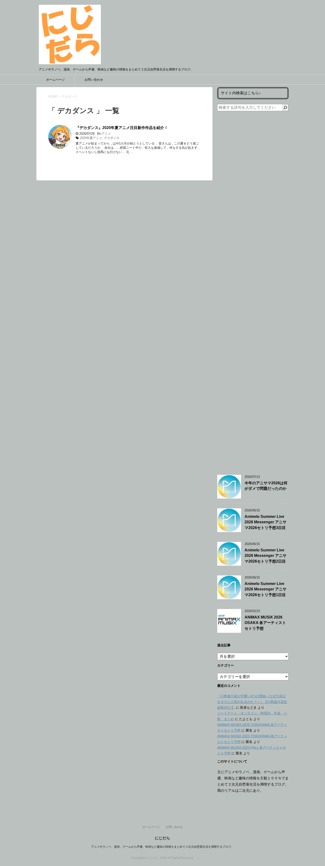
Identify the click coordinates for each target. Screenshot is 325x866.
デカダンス (111, 138)
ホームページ (55, 79)
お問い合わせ (93, 79)
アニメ (106, 133)
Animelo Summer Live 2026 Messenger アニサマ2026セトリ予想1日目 (265, 589)
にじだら (162, 838)
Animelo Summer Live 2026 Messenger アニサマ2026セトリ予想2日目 (265, 555)
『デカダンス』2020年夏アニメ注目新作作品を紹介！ (122, 128)
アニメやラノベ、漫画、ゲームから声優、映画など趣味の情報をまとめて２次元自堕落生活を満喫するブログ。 (162, 846)
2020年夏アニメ (91, 138)
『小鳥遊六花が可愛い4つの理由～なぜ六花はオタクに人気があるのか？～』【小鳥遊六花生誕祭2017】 (252, 701)
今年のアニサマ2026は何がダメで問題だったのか (266, 485)
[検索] (285, 107)
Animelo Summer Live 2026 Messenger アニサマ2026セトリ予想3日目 (265, 522)
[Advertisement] (253, 289)
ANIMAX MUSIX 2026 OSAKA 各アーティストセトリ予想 (265, 622)
